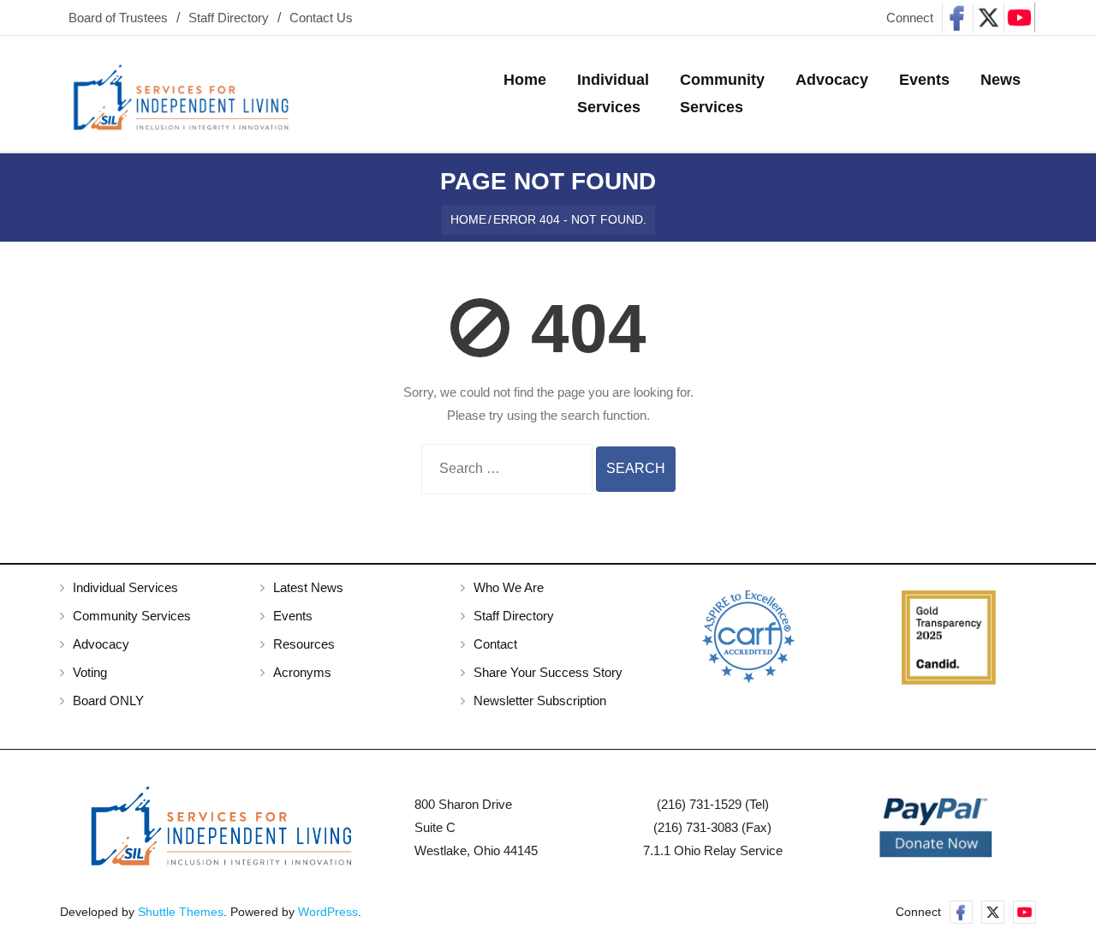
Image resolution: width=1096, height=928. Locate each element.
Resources (304, 644)
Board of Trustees (118, 17)
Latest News (308, 587)
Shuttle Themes (180, 912)
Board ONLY (108, 700)
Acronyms (302, 672)
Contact (495, 644)
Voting (90, 672)
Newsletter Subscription (540, 700)
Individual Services (125, 587)
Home (468, 219)
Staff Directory (228, 17)
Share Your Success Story (548, 672)
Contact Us (321, 17)
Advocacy (101, 644)
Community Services (132, 615)
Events (293, 615)
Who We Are (509, 587)
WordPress (328, 912)
